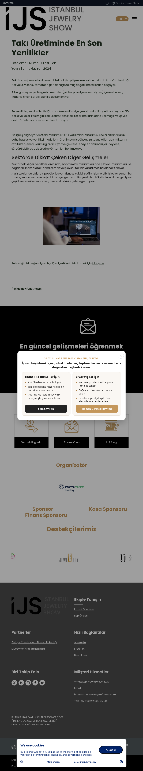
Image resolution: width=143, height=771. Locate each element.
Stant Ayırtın (46, 408)
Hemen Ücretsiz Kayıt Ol (97, 408)
